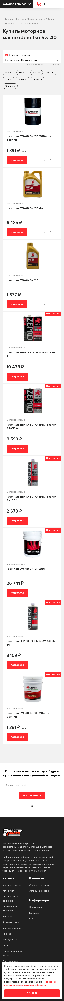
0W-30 (8, 72)
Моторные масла (12, 885)
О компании (35, 907)
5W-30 (36, 72)
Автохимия (8, 890)
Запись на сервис (39, 890)
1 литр (8, 79)
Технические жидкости (10, 908)
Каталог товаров (15, 4)
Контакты (34, 913)
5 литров (10, 86)
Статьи (32, 918)
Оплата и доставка (39, 885)
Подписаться (32, 795)
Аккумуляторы (10, 939)
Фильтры (7, 916)
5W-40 (50, 72)
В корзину (17, 160)
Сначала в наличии (20, 55)
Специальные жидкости (10, 898)
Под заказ (17, 376)
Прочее (7, 933)
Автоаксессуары (12, 922)
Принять (32, 993)
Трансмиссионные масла (13, 953)
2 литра (23, 79)
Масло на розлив (12, 928)
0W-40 (22, 72)
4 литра (37, 79)
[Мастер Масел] (29, 832)
